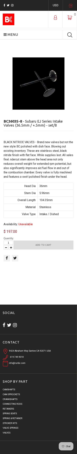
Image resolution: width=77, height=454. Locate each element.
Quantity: (9, 238)
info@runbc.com (17, 363)
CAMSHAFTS (9, 389)
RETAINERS (8, 409)
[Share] (7, 258)
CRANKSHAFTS (10, 399)
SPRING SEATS (10, 413)
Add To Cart (43, 245)
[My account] (55, 17)
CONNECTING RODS (12, 404)
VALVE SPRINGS (10, 428)
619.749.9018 (17, 357)
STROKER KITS (10, 423)
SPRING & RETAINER (12, 418)
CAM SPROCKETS (11, 394)
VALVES (6, 432)
